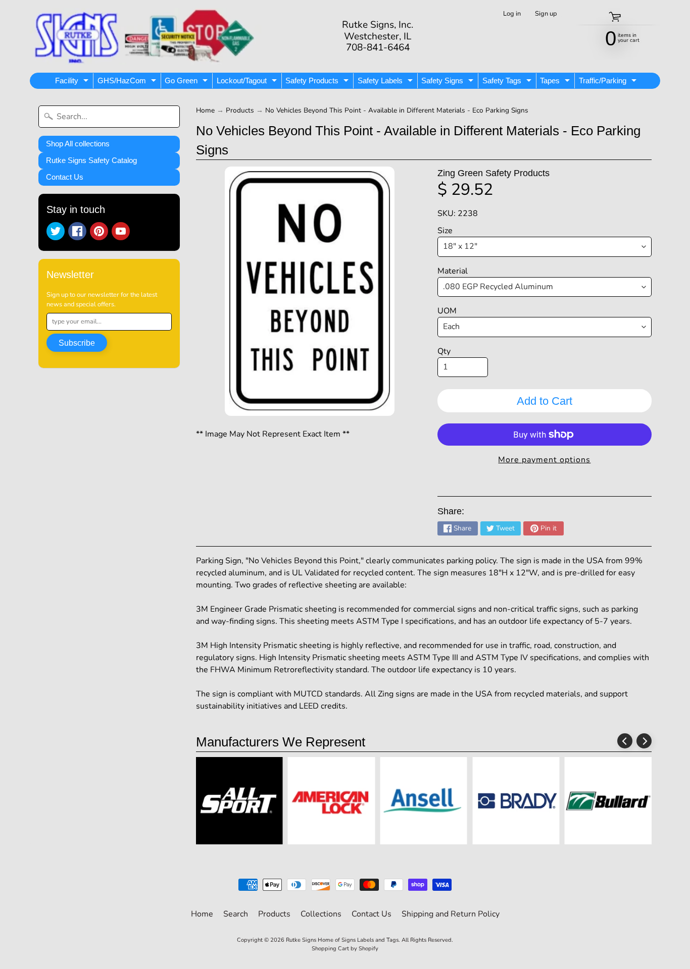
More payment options (544, 459)
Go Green (187, 82)
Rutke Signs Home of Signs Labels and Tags (342, 940)
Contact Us (64, 177)
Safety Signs (448, 82)
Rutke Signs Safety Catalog (91, 160)
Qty (444, 351)
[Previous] (624, 740)
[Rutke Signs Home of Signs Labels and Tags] (146, 36)
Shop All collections (78, 143)
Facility (73, 82)
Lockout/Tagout (248, 82)
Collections (321, 914)
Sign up (546, 14)
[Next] (644, 740)
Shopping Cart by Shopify (345, 948)
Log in (512, 14)
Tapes (556, 82)
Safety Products (318, 82)
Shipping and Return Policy (451, 914)
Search (235, 914)
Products (240, 110)
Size (445, 230)
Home (205, 110)
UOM (447, 310)
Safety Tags (508, 82)
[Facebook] (77, 231)
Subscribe (77, 343)
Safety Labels (386, 82)
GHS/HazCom (128, 82)
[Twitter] (55, 231)
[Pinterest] (99, 231)
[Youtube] (121, 231)
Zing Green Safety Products (493, 173)
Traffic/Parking (609, 82)
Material (452, 271)
